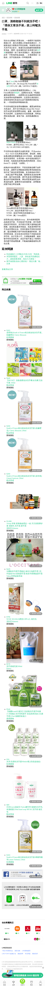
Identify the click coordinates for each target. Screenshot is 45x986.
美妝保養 (17, 17)
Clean (12, 81)
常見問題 (27, 953)
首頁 (3, 17)
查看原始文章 (7, 269)
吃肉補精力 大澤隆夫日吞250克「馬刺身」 (23, 254)
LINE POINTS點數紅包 (9, 953)
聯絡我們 (35, 953)
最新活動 (17, 951)
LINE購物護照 (26, 951)
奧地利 (17, 93)
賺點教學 (20, 953)
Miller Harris (11, 142)
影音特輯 (9, 17)
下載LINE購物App (7, 951)
